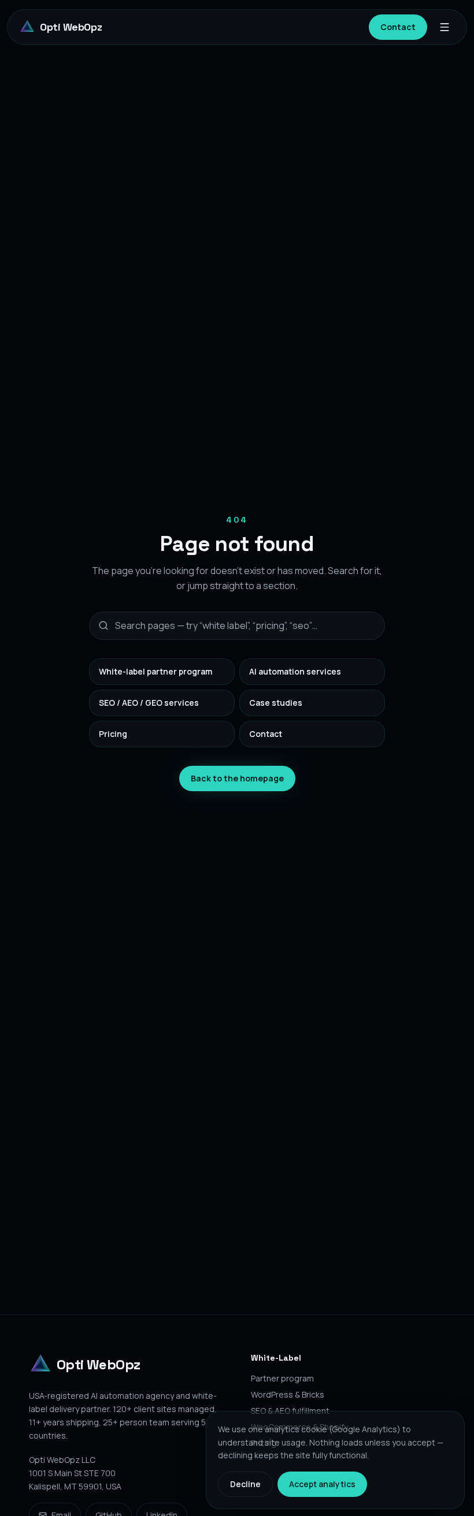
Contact (398, 26)
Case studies (275, 702)
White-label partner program (155, 671)
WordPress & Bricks (287, 1394)
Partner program (282, 1378)
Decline (245, 1483)
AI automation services (295, 671)
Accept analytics (322, 1483)
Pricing (113, 733)
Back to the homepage (237, 778)
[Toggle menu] (447, 27)
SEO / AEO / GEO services (149, 702)
